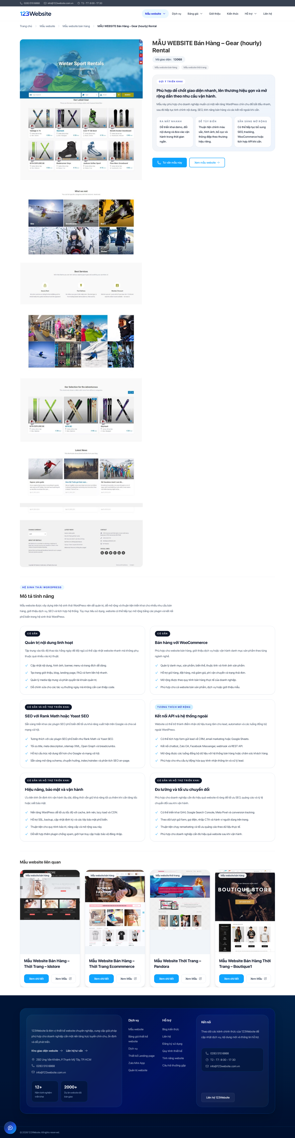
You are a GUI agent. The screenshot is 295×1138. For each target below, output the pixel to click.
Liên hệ (267, 13)
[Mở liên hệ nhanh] (10, 1128)
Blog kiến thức (170, 1029)
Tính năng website (173, 1058)
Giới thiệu (215, 13)
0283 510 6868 (32, 3)
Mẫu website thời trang (195, 67)
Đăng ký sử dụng (172, 1043)
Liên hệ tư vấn (74, 1050)
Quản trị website (137, 1070)
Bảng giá (193, 13)
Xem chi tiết (36, 978)
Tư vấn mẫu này (172, 162)
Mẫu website (153, 13)
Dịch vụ (176, 13)
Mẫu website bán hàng (76, 26)
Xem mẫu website (205, 162)
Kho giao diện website (45, 1050)
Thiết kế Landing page (141, 1055)
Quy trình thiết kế (172, 1051)
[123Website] (36, 13)
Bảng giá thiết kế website (138, 1039)
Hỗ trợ (248, 13)
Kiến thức (232, 13)
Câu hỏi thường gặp (174, 1065)
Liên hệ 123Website (218, 1097)
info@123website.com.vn (60, 3)
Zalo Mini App (136, 1063)
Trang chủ (26, 26)
